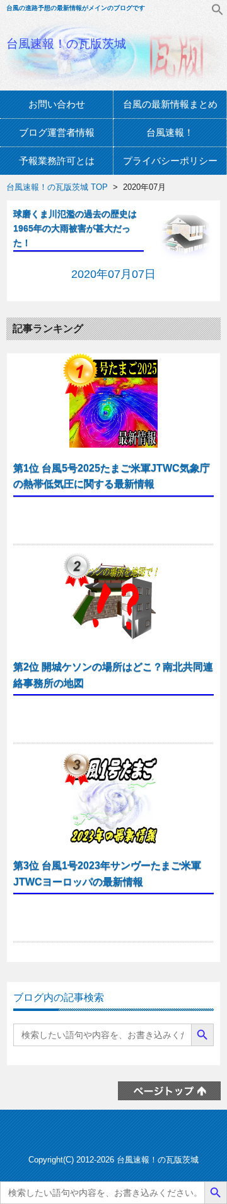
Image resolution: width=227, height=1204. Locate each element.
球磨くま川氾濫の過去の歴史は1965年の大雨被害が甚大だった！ (75, 228)
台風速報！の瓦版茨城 (66, 43)
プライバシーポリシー (170, 160)
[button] (217, 12)
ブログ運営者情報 (57, 132)
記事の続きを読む (113, 521)
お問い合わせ (56, 104)
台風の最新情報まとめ (170, 104)
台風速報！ (170, 132)
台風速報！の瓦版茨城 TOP (57, 187)
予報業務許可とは (57, 160)
